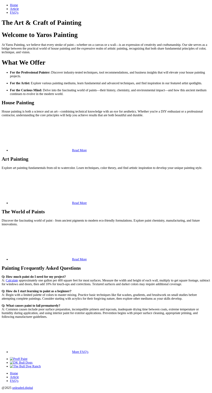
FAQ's (14, 12)
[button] (48, 150)
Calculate (12, 280)
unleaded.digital (22, 387)
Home (14, 5)
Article (14, 9)
